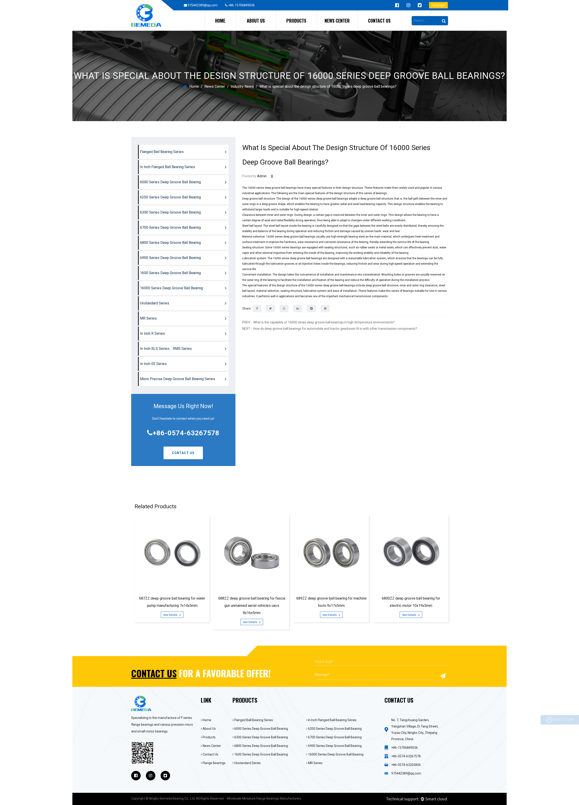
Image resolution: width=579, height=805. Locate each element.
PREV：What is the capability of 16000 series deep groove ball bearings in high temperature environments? (318, 322)
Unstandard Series (154, 303)
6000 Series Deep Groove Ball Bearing (170, 182)
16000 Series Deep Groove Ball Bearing (171, 288)
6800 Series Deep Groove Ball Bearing (170, 242)
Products (296, 20)
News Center (337, 20)
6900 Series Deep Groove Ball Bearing (170, 258)
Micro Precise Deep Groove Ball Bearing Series (177, 379)
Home (220, 20)
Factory (244, 30)
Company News (330, 30)
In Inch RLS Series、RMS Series (166, 348)
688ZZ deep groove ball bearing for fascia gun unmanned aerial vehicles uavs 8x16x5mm (251, 605)
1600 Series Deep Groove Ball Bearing (170, 273)
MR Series (148, 318)
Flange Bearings (213, 763)
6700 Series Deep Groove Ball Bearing (170, 227)
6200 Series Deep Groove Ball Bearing (307, 28)
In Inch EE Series (153, 364)
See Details (170, 615)
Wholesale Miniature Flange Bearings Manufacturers (264, 798)
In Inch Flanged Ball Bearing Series (167, 167)
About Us (256, 20)
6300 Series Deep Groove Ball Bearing (170, 212)
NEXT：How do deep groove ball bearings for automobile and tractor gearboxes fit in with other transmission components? (329, 328)
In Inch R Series (152, 333)
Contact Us (379, 20)
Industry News (242, 86)
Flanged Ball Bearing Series (297, 30)
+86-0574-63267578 (186, 433)
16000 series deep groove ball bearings (272, 187)
